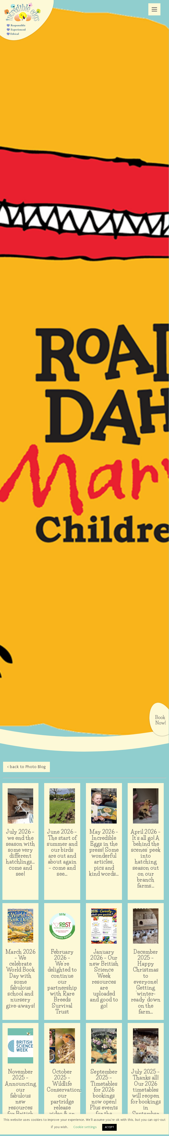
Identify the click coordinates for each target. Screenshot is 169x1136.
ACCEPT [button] (109, 1127)
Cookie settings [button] (85, 1127)
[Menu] (154, 9)
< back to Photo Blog (26, 766)
